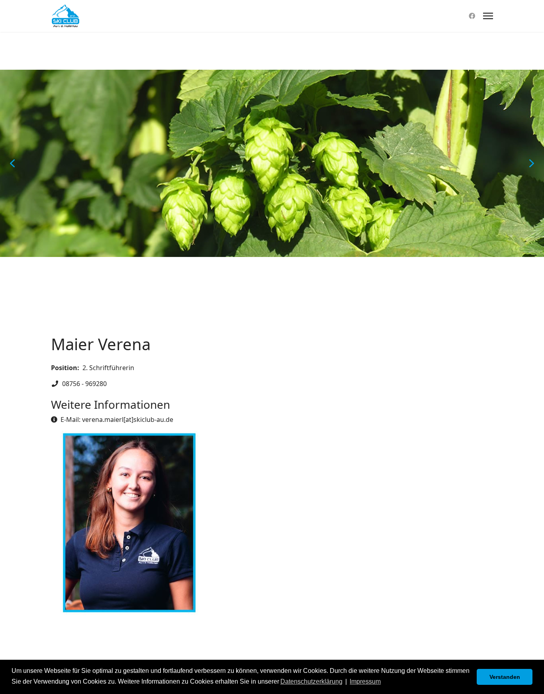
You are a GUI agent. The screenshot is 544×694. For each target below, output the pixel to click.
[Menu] (488, 16)
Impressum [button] (365, 681)
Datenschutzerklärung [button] (311, 681)
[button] (12, 163)
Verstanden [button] (504, 677)
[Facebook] (472, 16)
